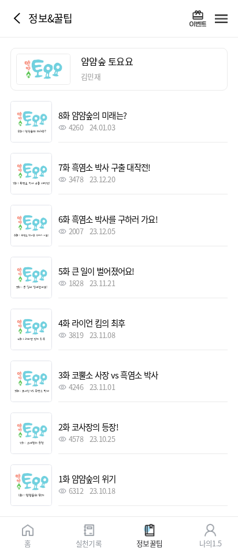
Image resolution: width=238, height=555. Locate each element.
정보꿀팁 (149, 543)
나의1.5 (210, 543)
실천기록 (89, 543)
